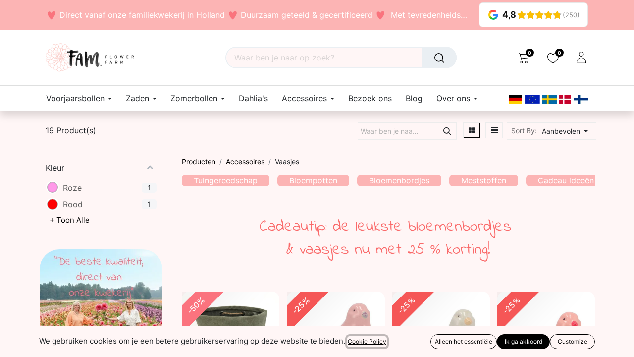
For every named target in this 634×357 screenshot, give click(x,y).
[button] (567, 131)
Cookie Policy (367, 341)
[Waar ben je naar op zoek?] (439, 57)
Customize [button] (572, 341)
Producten (198, 161)
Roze (72, 188)
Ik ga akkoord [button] (523, 341)
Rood (73, 204)
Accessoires (245, 161)
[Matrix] (471, 130)
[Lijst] (494, 130)
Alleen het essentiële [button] (463, 341)
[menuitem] (253, 98)
